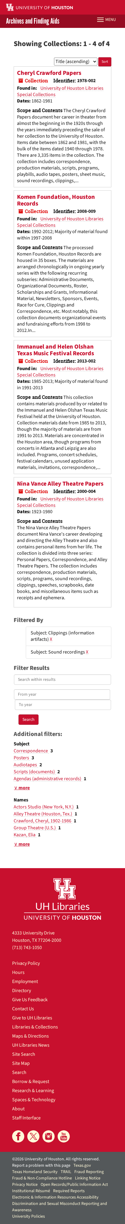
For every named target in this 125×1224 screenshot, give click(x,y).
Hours (18, 972)
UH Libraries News (30, 1045)
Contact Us (23, 1008)
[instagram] (48, 1136)
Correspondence (31, 750)
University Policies (28, 1216)
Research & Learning (33, 1090)
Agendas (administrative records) (48, 778)
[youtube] (64, 1136)
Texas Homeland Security (35, 1172)
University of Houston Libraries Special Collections (60, 91)
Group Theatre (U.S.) (35, 827)
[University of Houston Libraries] (62, 899)
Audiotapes (26, 764)
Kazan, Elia (25, 834)
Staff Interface (26, 1118)
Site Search (23, 1054)
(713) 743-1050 (27, 947)
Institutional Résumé (31, 1191)
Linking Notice (87, 1178)
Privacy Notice (25, 1185)
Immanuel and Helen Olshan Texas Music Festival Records (55, 350)
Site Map (21, 1063)
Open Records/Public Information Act (74, 1185)
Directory (21, 990)
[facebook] (18, 1136)
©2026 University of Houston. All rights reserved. (56, 1159)
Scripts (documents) (35, 771)
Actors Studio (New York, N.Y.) (44, 807)
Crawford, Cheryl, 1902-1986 (43, 821)
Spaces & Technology (33, 1099)
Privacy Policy (26, 963)
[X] (33, 1136)
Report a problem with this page (41, 1165)
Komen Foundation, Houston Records (56, 200)
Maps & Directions (30, 1036)
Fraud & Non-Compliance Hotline (42, 1178)
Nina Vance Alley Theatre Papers (60, 484)
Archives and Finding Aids (32, 21)
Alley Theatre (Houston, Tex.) (43, 814)
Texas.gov (82, 1165)
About (18, 1108)
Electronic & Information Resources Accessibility (55, 1197)
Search (19, 1072)
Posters (22, 757)
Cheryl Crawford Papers (49, 73)
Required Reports (69, 1191)
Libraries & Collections (35, 1027)
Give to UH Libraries (32, 1018)
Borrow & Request (30, 1081)
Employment (25, 981)
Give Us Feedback (30, 999)
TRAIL (66, 1172)
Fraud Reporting (89, 1172)
